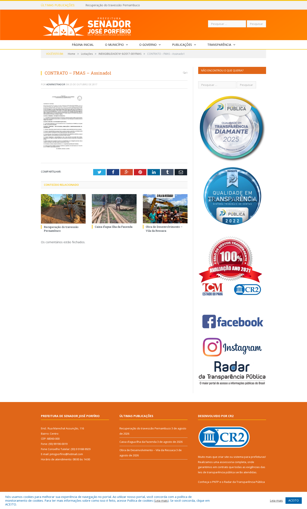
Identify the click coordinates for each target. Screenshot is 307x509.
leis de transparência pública (216, 472)
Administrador (55, 84)
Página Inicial (83, 45)
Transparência (219, 45)
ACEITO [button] (293, 500)
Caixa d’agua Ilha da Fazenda (104, 5)
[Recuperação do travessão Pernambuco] (63, 208)
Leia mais (161, 500)
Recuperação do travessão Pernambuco (145, 428)
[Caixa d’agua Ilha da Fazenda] (114, 208)
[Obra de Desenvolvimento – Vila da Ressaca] (165, 208)
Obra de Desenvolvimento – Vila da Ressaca (164, 228)
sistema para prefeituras (249, 457)
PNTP (215, 482)
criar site (223, 457)
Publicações (182, 45)
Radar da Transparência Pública (244, 482)
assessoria (227, 462)
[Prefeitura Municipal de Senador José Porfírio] (87, 24)
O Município (114, 45)
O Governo (148, 45)
